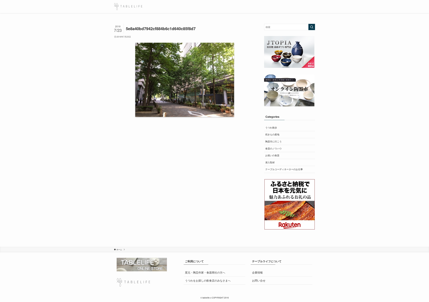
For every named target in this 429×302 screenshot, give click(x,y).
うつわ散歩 (271, 127)
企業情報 (257, 272)
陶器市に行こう (273, 141)
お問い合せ (258, 280)
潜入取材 (270, 162)
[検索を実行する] (311, 27)
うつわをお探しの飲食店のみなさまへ (208, 280)
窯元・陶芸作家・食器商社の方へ (205, 272)
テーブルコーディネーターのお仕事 (284, 169)
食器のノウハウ (273, 148)
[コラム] (128, 6)
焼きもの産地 (272, 134)
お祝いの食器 (272, 155)
